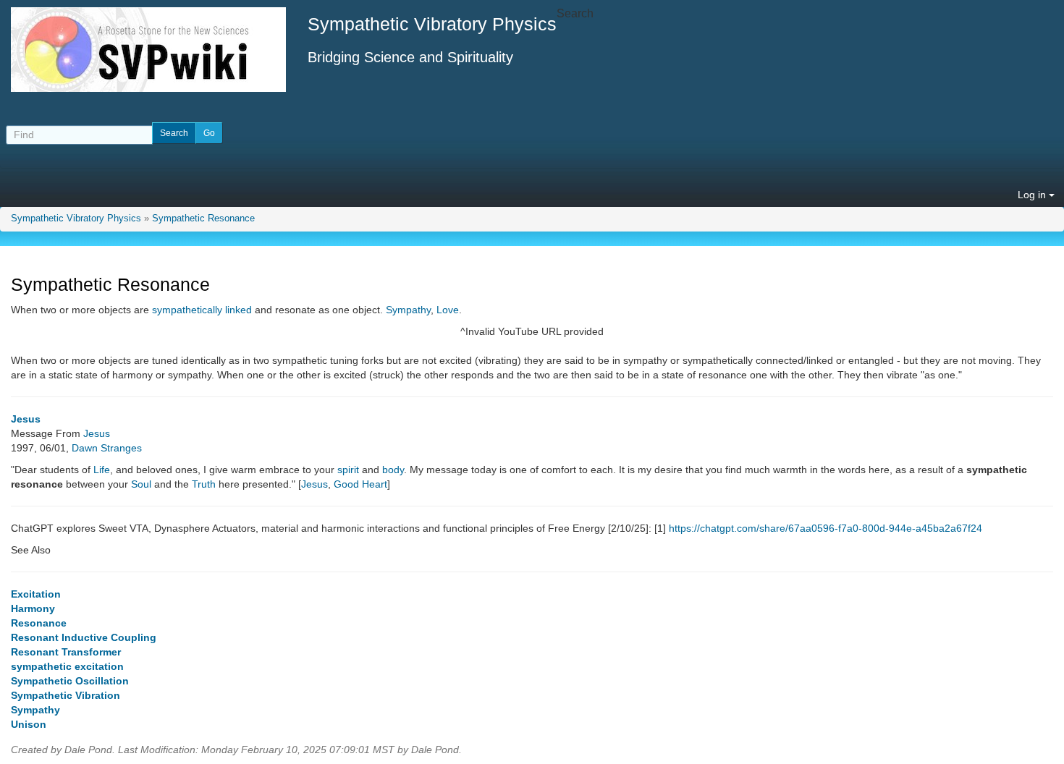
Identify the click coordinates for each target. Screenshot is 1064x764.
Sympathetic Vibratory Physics (76, 218)
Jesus (26, 419)
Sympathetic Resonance (203, 218)
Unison (28, 724)
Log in (1033, 194)
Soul (141, 484)
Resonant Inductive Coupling (83, 637)
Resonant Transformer (66, 652)
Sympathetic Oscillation (70, 681)
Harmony (33, 608)
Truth (204, 484)
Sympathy (408, 309)
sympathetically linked (202, 309)
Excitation (36, 594)
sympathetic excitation (67, 666)
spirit (348, 469)
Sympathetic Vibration (65, 695)
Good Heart (360, 484)
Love (447, 309)
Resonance (39, 623)
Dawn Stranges (107, 448)
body (393, 469)
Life (101, 469)
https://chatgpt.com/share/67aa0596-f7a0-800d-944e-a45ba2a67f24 (825, 528)
